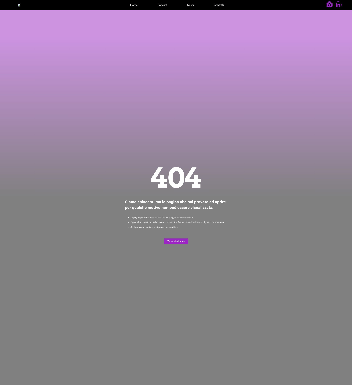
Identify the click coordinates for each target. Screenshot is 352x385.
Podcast (162, 5)
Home (134, 5)
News (190, 5)
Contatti (219, 5)
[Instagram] (329, 4)
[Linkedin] (338, 4)
